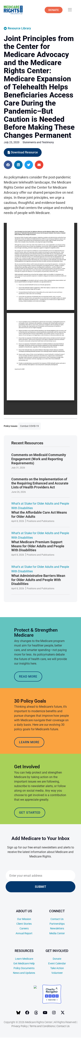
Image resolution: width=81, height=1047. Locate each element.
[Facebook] (27, 1013)
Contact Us (56, 919)
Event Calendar (57, 963)
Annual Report (24, 933)
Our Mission (24, 919)
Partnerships (57, 923)
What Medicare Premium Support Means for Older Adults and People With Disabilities (37, 546)
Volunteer (57, 972)
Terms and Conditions (42, 1026)
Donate (57, 958)
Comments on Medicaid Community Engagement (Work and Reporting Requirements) (38, 459)
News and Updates (24, 972)
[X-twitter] (63, 1013)
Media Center (57, 933)
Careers (24, 928)
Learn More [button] (29, 742)
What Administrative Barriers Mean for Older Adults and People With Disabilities (38, 580)
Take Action (57, 968)
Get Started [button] (29, 812)
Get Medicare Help (24, 963)
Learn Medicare (24, 958)
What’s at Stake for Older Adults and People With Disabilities (40, 506)
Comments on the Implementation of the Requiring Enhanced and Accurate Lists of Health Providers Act (39, 483)
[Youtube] (45, 1013)
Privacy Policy (19, 1026)
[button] (8, 165)
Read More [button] (28, 676)
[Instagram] (54, 1013)
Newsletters (57, 928)
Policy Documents (24, 968)
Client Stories (24, 923)
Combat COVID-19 (29, 426)
